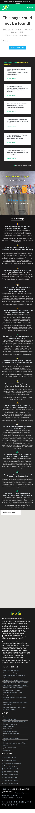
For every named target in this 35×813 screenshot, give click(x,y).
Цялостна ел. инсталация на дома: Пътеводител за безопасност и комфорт (17, 105)
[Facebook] (3, 802)
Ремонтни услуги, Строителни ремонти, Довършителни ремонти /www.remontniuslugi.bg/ (17, 289)
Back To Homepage (17, 47)
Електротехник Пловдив (17, 177)
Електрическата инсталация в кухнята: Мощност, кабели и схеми (17, 121)
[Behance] (8, 802)
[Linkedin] (17, 802)
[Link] (3, 804)
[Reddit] (22, 802)
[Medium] (19, 802)
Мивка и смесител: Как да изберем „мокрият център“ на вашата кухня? (17, 152)
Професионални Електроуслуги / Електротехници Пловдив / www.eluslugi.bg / (17, 250)
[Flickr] (14, 802)
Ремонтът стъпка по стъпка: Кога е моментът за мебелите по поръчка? (17, 136)
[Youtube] (28, 802)
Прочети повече (11, 78)
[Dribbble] (11, 802)
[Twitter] (5, 802)
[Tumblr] (25, 802)
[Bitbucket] (31, 802)
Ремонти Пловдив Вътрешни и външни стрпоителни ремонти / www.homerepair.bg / (17, 363)
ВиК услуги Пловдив (17, 200)
